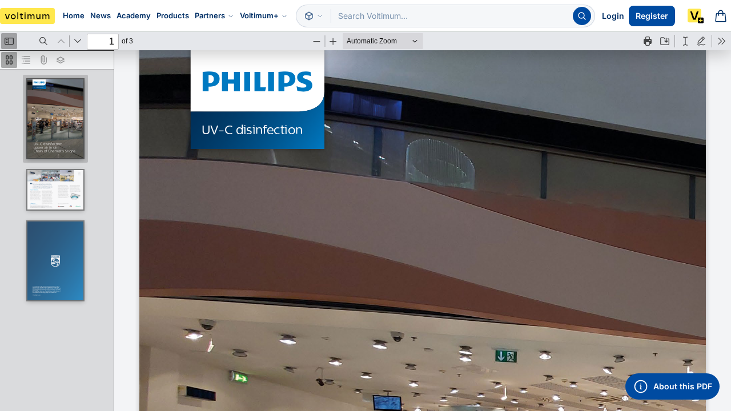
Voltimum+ (259, 15)
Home (74, 15)
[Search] (582, 16)
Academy (134, 15)
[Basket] (720, 16)
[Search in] (313, 16)
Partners (210, 15)
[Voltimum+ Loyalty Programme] (695, 16)
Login (613, 16)
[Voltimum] (27, 16)
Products (172, 15)
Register (652, 16)
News (100, 15)
